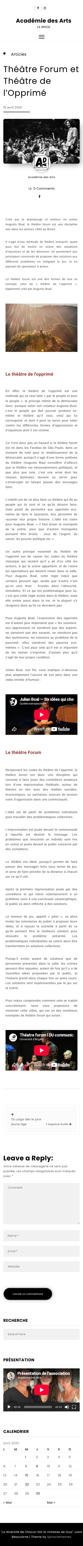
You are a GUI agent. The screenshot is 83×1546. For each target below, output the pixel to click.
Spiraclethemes (59, 1537)
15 (26, 1475)
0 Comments (44, 188)
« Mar (7, 1502)
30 (38, 1493)
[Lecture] (9, 1407)
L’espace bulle (57, 1124)
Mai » (51, 1502)
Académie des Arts (43, 21)
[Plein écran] (74, 1407)
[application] (41, 1389)
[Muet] (67, 1407)
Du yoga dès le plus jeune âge (26, 1121)
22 (27, 1484)
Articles (19, 54)
